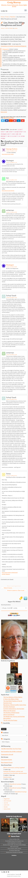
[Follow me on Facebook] (7, 11)
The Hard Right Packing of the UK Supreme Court (14, 841)
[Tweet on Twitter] (3, 120)
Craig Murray (14, 2)
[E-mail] (3, 11)
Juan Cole (6, 802)
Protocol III (5, 49)
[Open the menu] (25, 10)
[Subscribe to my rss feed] (2, 11)
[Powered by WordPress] (20, 874)
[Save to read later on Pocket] (15, 120)
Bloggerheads (7, 798)
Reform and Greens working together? (14, 767)
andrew (15, 28)
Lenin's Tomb (6, 804)
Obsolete (6, 807)
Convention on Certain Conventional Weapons (13, 46)
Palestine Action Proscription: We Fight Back (14, 852)
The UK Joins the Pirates (10, 720)
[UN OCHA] (4, 112)
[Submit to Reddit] (11, 120)
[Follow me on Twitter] (5, 11)
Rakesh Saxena (7, 588)
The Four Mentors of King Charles (12, 697)
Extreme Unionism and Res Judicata (14, 848)
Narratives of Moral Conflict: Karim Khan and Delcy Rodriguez (14, 844)
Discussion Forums (6, 759)
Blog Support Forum (7, 762)
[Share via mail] (23, 120)
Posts (7, 17)
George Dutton (11, 149)
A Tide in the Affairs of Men (11, 699)
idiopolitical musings (15, 784)
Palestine (12, 17)
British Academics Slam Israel (16, 590)
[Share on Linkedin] (19, 120)
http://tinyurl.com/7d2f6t (8, 154)
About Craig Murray (8, 714)
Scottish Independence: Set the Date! (13, 708)
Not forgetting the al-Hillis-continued (11, 751)
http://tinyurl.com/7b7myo (8, 190)
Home (2, 17)
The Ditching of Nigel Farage (11, 712)
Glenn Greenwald (7, 800)
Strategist (10, 265)
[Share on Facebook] (7, 120)
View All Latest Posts (9, 118)
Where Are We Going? (9, 710)
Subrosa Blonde (7, 809)
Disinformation (7, 777)
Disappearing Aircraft (7, 754)
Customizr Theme (17, 876)
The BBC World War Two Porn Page (11, 748)
